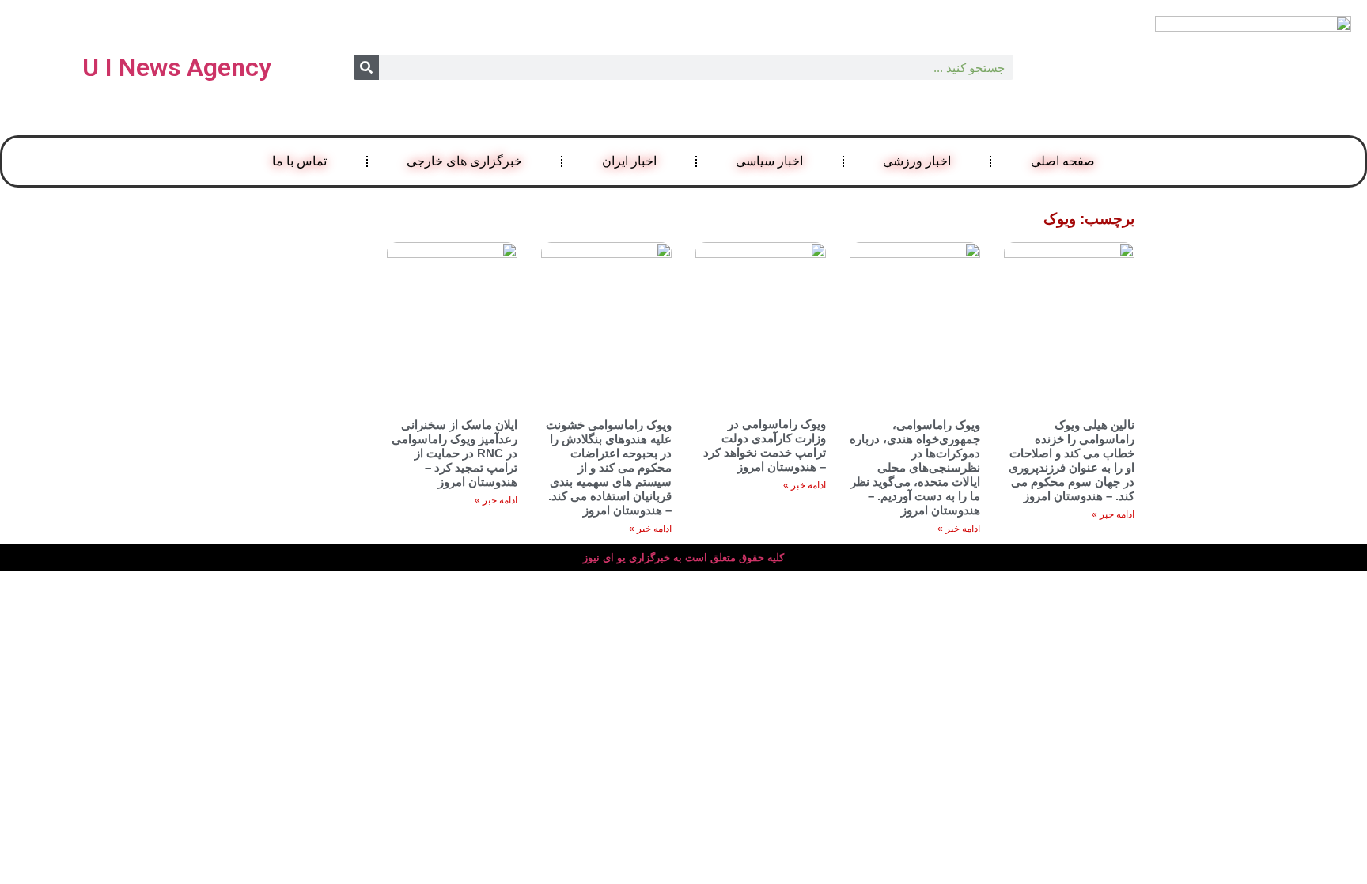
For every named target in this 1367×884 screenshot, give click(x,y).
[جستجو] (366, 67)
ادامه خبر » (1113, 514)
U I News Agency (176, 67)
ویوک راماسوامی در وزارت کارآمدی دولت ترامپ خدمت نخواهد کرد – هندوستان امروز (764, 445)
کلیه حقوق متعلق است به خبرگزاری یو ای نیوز (683, 557)
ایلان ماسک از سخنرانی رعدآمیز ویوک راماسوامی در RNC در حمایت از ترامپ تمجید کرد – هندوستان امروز (454, 453)
